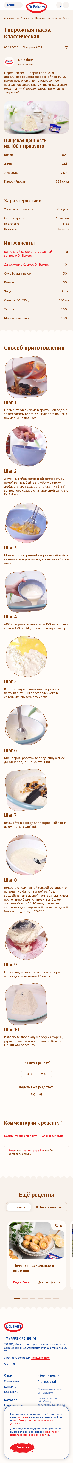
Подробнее (21, 1282)
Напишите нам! (40, 1357)
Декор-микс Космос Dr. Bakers (26, 264)
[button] (25, 1298)
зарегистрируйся (33, 1150)
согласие (22, 1417)
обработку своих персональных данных (31, 1422)
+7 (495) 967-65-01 (20, 1338)
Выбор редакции (48, 1207)
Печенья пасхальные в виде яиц (33, 1268)
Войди (12, 1150)
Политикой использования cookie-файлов (34, 1433)
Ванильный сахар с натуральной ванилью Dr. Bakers (28, 253)
